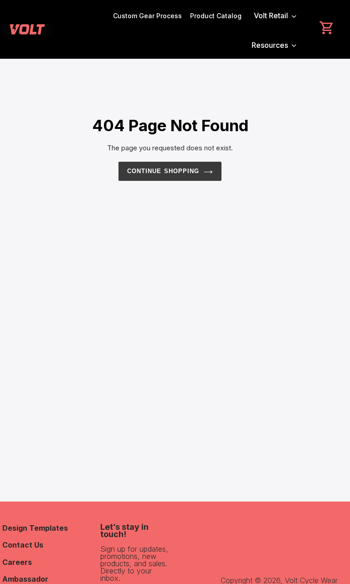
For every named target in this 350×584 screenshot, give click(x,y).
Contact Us (22, 544)
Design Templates (35, 528)
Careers (17, 562)
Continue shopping (163, 171)
